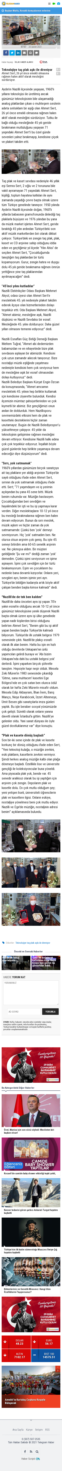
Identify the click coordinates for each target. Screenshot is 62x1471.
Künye (29, 1429)
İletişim (39, 1429)
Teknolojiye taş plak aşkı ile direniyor (33, 942)
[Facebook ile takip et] (25, 1451)
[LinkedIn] (18, 52)
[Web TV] (54, 3)
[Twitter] (12, 52)
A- (58, 73)
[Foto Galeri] (58, 3)
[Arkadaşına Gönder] (24, 52)
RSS (47, 1429)
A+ (58, 69)
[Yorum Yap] (36, 52)
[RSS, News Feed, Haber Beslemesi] (31, 1451)
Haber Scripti (28, 1458)
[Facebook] (6, 52)
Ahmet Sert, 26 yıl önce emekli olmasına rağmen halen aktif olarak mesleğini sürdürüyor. (25, 76)
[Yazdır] (30, 52)
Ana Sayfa (18, 1429)
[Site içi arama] (37, 1451)
